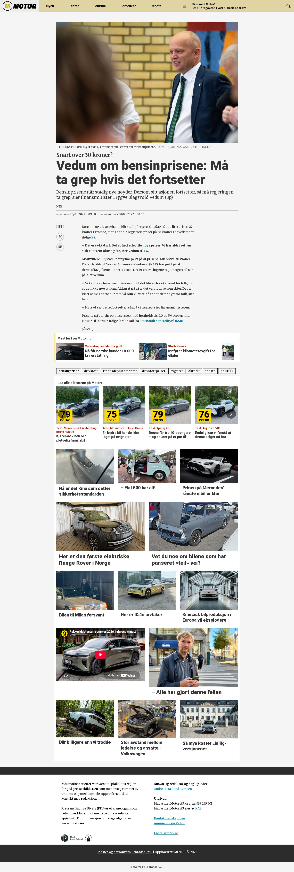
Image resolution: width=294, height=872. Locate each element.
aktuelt (194, 371)
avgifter (177, 371)
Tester (74, 6)
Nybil (50, 6)
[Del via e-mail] (60, 247)
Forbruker (128, 6)
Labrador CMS (142, 852)
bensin (210, 371)
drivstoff (91, 371)
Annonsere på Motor (169, 823)
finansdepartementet (120, 371)
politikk (226, 371)
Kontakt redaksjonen (169, 818)
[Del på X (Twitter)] (60, 237)
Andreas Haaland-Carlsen (173, 789)
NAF (198, 808)
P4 (146, 251)
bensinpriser (69, 371)
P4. (93, 237)
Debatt (156, 6)
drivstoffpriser (154, 371)
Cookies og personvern (114, 852)
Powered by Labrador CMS (147, 866)
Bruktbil (100, 6)
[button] (227, 348)
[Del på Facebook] (60, 226)
